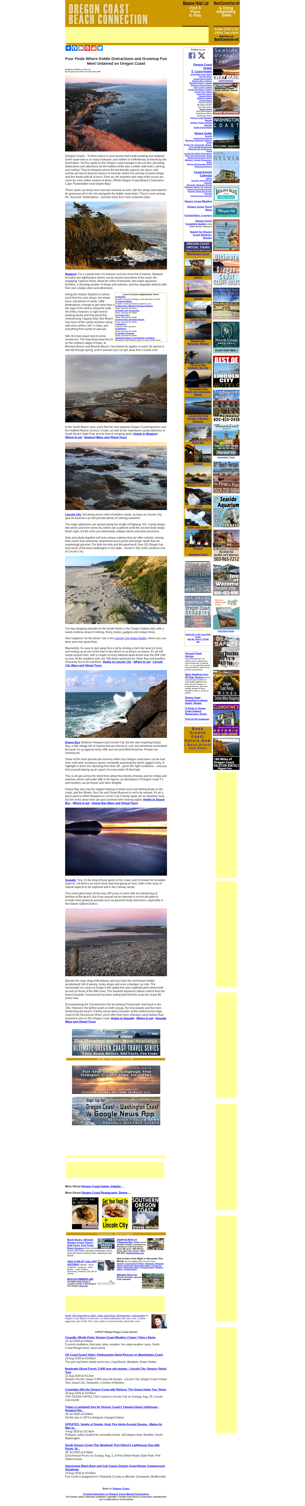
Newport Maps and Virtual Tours (105, 437)
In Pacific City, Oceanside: (127, 310)
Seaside (208, 136)
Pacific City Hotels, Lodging (200, 90)
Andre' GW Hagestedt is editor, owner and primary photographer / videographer (105, 1315)
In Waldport (120, 329)
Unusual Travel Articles (193, 655)
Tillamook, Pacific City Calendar (198, 187)
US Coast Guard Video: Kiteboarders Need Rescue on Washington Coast (114, 1354)
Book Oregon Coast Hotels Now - (198, 738)
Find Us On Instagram (197, 719)
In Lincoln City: (122, 315)
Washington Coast (198, 253)
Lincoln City (195, 415)
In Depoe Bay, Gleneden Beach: (130, 319)
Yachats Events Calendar (201, 196)
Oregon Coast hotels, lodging (101, 1186)
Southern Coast (198, 554)
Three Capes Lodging (203, 87)
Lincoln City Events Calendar (199, 189)
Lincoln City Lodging (203, 92)
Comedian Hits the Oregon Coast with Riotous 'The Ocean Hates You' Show (115, 1389)
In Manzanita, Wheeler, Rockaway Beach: (134, 306)
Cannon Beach (198, 319)
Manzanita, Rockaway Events (199, 185)
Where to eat (73, 437)
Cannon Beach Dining (202, 138)
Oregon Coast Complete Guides (199, 222)
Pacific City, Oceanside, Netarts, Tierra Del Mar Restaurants (198, 146)
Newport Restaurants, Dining (199, 158)
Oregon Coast (121, 1488)
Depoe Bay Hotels (204, 94)
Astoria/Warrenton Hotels (201, 74)
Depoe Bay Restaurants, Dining (198, 156)
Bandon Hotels (205, 109)
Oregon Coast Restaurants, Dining (104, 1192)
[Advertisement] (137, 35)
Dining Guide (203, 133)
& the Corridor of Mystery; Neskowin (198, 418)
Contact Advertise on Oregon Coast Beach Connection (116, 1494)
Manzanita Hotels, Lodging (200, 83)
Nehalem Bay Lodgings (202, 81)
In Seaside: (120, 297)
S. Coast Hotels (201, 71)
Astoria (209, 178)
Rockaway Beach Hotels (201, 85)
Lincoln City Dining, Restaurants (198, 153)
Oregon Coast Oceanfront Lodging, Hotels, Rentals (196, 700)
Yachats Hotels (205, 101)
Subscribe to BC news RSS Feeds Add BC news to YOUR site (197, 638)
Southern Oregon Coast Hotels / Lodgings (135, 338)
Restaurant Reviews (203, 167)
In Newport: (120, 324)
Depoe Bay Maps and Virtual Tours (115, 803)
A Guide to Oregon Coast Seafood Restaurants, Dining (196, 711)
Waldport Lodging (204, 98)
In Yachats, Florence (124, 333)
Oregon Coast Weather (198, 201)
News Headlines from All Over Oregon (196, 676)
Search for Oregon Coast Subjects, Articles (201, 234)
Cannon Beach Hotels (202, 79)
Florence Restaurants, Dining (199, 164)
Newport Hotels (205, 96)
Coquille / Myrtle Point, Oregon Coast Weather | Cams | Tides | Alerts (110, 1337)
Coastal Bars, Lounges (198, 215)
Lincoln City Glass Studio (130, 638)
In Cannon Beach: (123, 301)
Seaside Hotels (205, 76)
